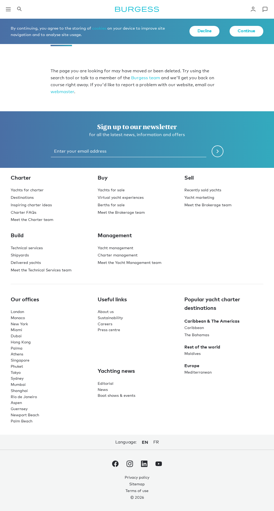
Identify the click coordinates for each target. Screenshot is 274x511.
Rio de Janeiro (24, 396)
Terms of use (137, 490)
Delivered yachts (26, 262)
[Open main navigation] (8, 9)
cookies (99, 28)
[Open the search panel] (19, 9)
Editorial (105, 383)
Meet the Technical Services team (41, 270)
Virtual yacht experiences (121, 197)
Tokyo (16, 372)
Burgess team (145, 77)
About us (106, 311)
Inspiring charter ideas (31, 205)
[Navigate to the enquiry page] (265, 9)
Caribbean (194, 327)
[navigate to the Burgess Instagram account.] (130, 465)
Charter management (118, 255)
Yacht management (115, 247)
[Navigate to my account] (253, 9)
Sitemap (137, 484)
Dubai (16, 336)
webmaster (62, 91)
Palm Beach (21, 421)
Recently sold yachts (202, 190)
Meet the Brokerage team (121, 212)
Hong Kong (21, 342)
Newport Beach (25, 415)
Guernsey (19, 408)
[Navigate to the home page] (137, 9)
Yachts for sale (111, 190)
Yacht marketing (199, 197)
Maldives (192, 353)
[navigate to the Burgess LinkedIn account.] (144, 465)
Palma (16, 348)
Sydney (17, 378)
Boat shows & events (116, 395)
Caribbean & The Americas (211, 321)
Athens (17, 354)
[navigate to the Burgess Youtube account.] (159, 465)
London (17, 311)
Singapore (20, 360)
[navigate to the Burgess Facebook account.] (115, 465)
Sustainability (110, 317)
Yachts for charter (27, 190)
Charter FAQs (23, 212)
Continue (246, 30)
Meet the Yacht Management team (129, 262)
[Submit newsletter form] (217, 151)
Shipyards (20, 255)
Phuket (17, 366)
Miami (16, 329)
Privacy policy (137, 477)
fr (156, 442)
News (103, 389)
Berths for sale (111, 205)
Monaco (18, 317)
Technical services (27, 247)
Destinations (22, 197)
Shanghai (19, 390)
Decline (204, 30)
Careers (105, 324)
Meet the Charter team (32, 219)
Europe (191, 365)
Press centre (109, 329)
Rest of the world (202, 347)
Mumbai (18, 384)
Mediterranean (198, 372)
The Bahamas (196, 334)
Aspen (16, 402)
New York (19, 324)
